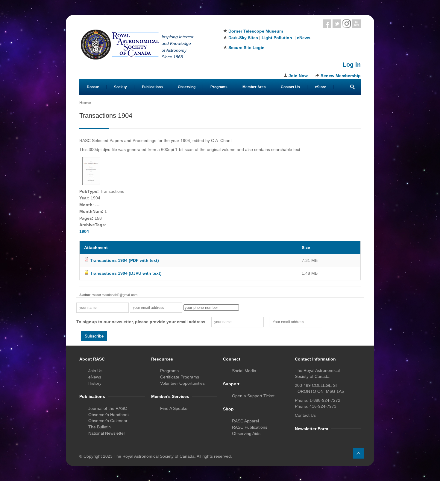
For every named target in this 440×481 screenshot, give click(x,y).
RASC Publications (249, 427)
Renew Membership (341, 75)
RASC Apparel (245, 421)
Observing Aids (246, 433)
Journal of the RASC (107, 408)
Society (120, 87)
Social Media (244, 370)
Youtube (356, 23)
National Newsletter (106, 433)
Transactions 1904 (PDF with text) (124, 260)
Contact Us (290, 87)
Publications (152, 87)
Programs (218, 87)
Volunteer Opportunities (182, 383)
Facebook (327, 23)
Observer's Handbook (109, 414)
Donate (93, 87)
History (94, 383)
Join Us (95, 370)
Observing (186, 87)
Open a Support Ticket (253, 395)
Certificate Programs (179, 377)
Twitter (337, 23)
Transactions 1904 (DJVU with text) (126, 273)
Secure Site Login (246, 47)
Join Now (298, 75)
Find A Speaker (174, 408)
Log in (352, 64)
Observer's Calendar (108, 420)
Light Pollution (277, 37)
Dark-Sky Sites (243, 37)
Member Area (254, 87)
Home (85, 102)
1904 (84, 231)
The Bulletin (99, 426)
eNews (303, 37)
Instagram (346, 23)
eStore (320, 87)
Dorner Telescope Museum (255, 31)
